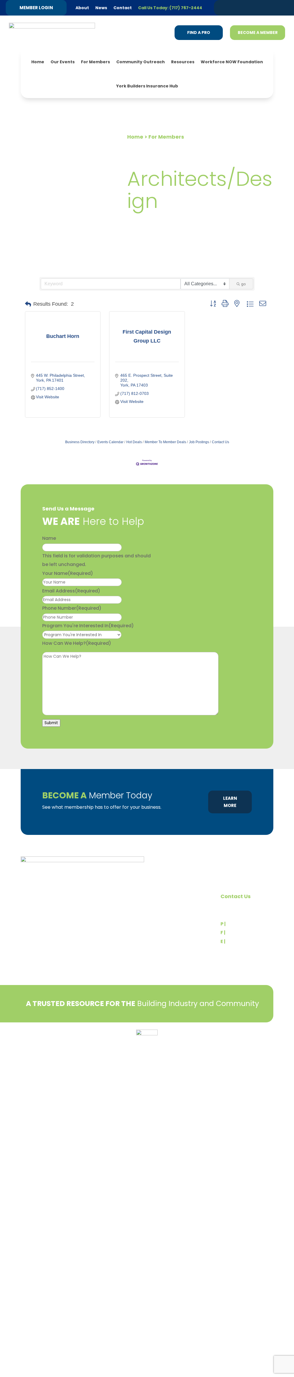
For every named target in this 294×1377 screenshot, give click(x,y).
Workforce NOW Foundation (232, 62)
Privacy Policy (35, 1036)
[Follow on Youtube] (275, 7)
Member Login (36, 8)
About (82, 8)
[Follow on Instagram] (264, 7)
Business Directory (79, 442)
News (101, 8)
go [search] (243, 284)
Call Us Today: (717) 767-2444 (170, 8)
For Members (95, 62)
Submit (51, 723)
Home (37, 62)
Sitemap (264, 1047)
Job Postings (199, 442)
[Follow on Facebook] (253, 7)
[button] (28, 304)
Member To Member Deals (165, 442)
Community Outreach (140, 62)
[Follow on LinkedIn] (242, 7)
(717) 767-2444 (245, 924)
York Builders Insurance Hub (147, 86)
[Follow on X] (231, 7)
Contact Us (220, 442)
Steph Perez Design (233, 1047)
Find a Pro (198, 32)
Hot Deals (134, 442)
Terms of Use (51, 1044)
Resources (182, 62)
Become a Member (258, 32)
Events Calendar (110, 442)
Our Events (63, 62)
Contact (122, 8)
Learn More (230, 802)
